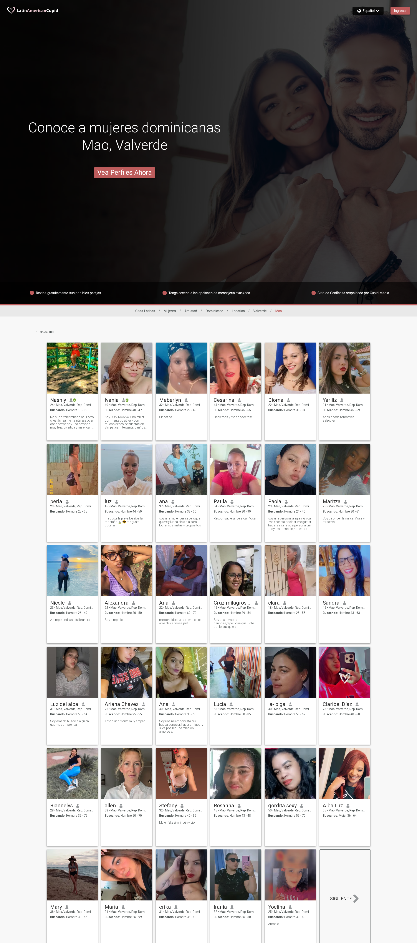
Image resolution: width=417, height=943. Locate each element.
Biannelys (61, 806)
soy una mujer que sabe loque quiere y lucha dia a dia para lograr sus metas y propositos (180, 522)
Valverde (260, 311)
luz (108, 501)
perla (56, 501)
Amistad (190, 311)
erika (165, 907)
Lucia (220, 704)
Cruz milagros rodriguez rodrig (232, 603)
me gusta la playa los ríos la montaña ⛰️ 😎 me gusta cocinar (124, 522)
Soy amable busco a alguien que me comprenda (69, 722)
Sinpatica (165, 417)
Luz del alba (64, 704)
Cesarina (224, 400)
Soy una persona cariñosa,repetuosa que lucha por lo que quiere (234, 623)
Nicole (57, 603)
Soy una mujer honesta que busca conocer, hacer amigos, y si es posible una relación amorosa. (181, 726)
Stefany (168, 806)
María (111, 907)
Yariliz (330, 400)
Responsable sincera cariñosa (235, 518)
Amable (273, 924)
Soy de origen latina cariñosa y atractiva (344, 520)
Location (238, 311)
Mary (56, 907)
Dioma (275, 400)
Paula (220, 501)
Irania (220, 907)
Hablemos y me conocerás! (233, 417)
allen (110, 806)
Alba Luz (333, 806)
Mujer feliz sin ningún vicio (177, 822)
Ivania (112, 400)
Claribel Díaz (337, 704)
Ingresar (400, 11)
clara (274, 603)
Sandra (331, 603)
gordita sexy (282, 806)
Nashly (58, 400)
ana (163, 501)
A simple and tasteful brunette (70, 620)
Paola (274, 501)
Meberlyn (170, 400)
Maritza (332, 501)
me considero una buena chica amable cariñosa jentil (180, 621)
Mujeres (170, 311)
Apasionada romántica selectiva (338, 418)
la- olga (276, 704)
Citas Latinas (145, 311)
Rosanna (224, 806)
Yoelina (276, 907)
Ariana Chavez (122, 704)
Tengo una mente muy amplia (125, 721)
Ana (164, 603)
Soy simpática (114, 620)
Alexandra (117, 603)
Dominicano (214, 311)
